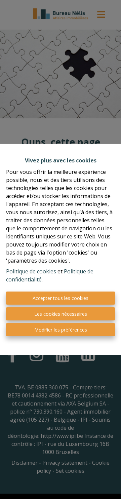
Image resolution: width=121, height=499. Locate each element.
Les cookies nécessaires (60, 314)
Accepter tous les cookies (60, 298)
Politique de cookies (31, 271)
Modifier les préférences (60, 330)
